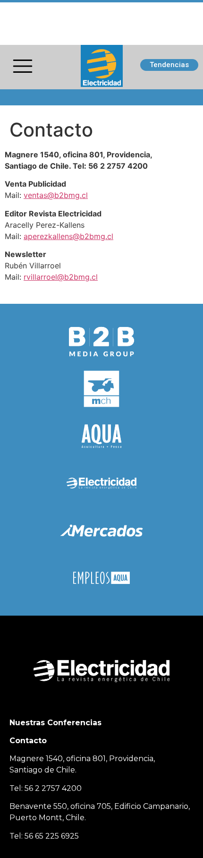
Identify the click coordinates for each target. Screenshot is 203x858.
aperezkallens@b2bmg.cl (68, 236)
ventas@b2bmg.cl (56, 195)
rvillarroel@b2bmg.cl (61, 277)
